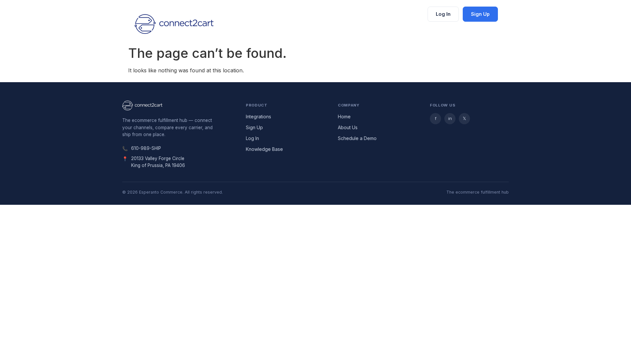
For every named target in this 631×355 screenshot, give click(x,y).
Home (344, 116)
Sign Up (480, 14)
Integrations (258, 116)
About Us (348, 127)
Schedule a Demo (357, 138)
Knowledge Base (264, 149)
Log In (443, 14)
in (450, 118)
